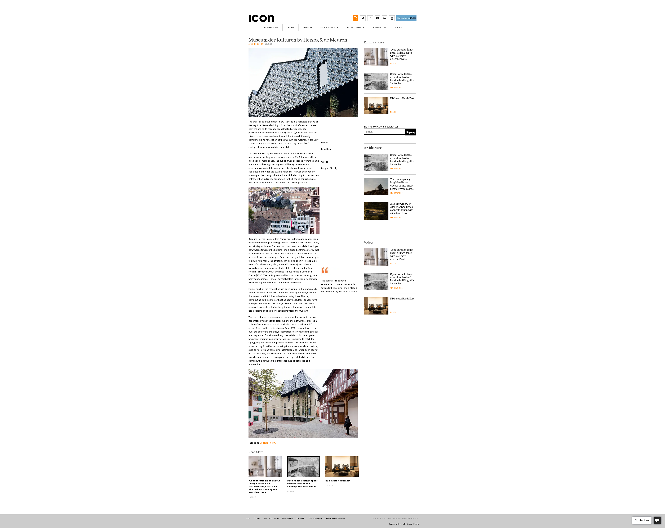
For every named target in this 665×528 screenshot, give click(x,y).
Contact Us (300, 518)
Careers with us (395, 524)
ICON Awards (328, 27)
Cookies (257, 518)
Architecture (270, 27)
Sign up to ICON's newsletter (381, 126)
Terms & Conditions (271, 518)
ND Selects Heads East (337, 480)
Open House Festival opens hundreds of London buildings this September (302, 483)
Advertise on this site (411, 524)
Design (290, 27)
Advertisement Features (335, 518)
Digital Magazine (315, 518)
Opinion (307, 27)
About (398, 27)
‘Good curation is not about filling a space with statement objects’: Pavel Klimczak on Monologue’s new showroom (264, 486)
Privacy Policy (287, 518)
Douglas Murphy (268, 442)
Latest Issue (354, 27)
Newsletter (379, 27)
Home (248, 518)
